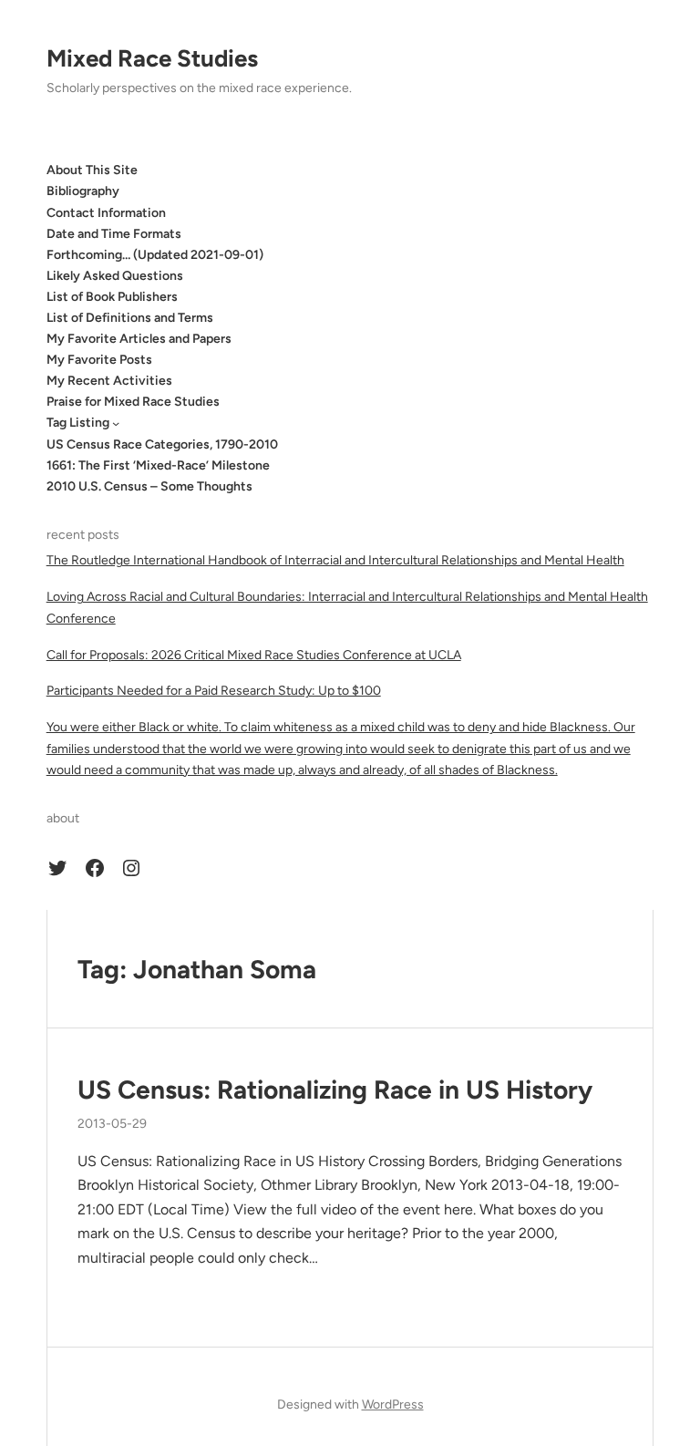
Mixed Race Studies (152, 58)
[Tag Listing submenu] (115, 423)
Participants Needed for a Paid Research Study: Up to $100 (213, 690)
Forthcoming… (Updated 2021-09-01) (154, 255)
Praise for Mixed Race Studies (133, 401)
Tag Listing (77, 422)
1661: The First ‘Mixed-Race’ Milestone (158, 465)
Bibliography (82, 191)
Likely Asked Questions (114, 276)
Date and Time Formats (113, 234)
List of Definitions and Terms (129, 317)
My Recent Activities (109, 380)
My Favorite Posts (99, 359)
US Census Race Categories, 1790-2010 (162, 444)
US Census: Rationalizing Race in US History (334, 1090)
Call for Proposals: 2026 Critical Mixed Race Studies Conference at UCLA (253, 655)
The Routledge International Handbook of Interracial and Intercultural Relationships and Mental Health (335, 560)
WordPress (393, 1404)
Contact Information (106, 213)
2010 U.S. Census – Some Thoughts (149, 486)
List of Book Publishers (112, 297)
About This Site (92, 170)
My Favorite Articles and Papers (139, 338)
